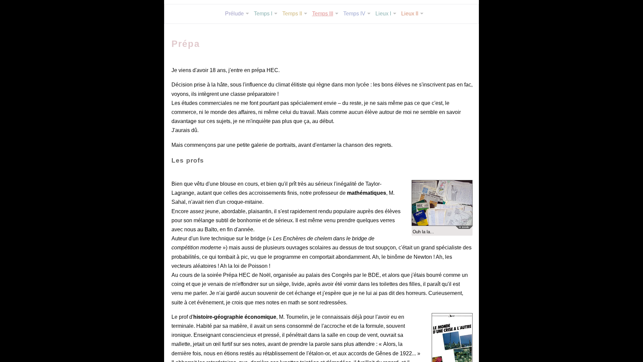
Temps (263, 13)
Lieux (383, 13)
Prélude (234, 13)
